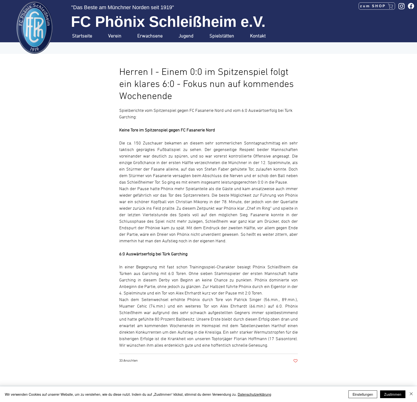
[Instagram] (401, 6)
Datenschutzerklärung (254, 394)
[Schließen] (411, 394)
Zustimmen (392, 394)
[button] (119, 36)
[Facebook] (411, 6)
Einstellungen (363, 394)
